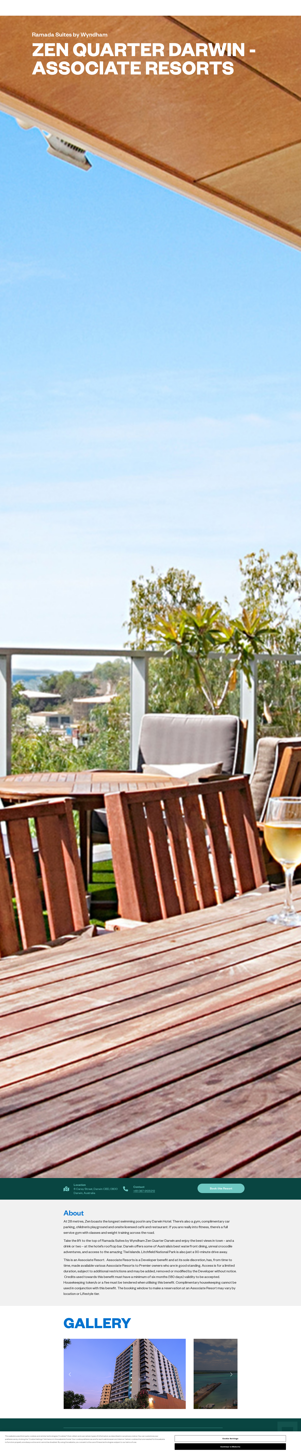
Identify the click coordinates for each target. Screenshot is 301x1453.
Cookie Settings (230, 1438)
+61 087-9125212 (144, 1191)
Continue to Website (230, 1446)
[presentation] (70, 1374)
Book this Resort (221, 1188)
